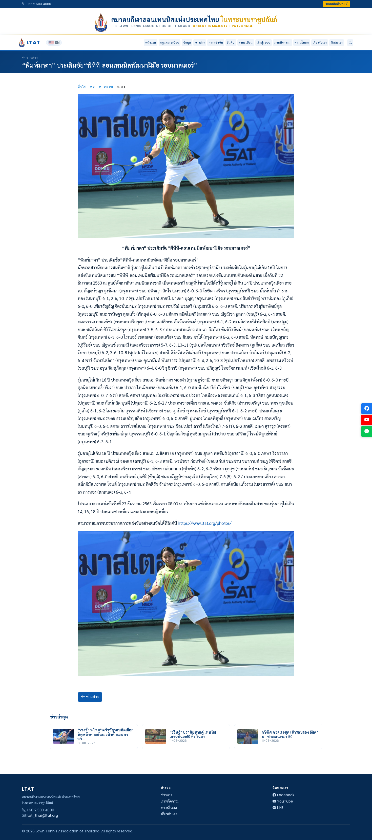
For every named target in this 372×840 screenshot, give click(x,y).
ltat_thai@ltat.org (42, 815)
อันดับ (231, 42)
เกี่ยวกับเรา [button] (320, 42)
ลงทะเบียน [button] (246, 42)
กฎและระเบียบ (169, 42)
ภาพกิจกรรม (282, 42)
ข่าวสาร (200, 42)
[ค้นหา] (350, 43)
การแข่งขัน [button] (216, 42)
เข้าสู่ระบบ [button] (263, 42)
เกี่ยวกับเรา (169, 813)
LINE (280, 807)
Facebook (285, 794)
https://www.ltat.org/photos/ (205, 523)
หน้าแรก (150, 42)
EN (57, 42)
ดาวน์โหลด (302, 42)
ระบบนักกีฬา (334, 4)
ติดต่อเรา (337, 42)
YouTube (285, 801)
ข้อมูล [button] (187, 42)
